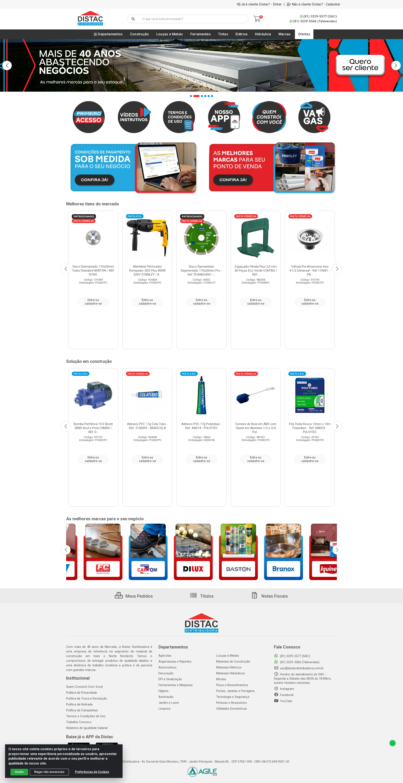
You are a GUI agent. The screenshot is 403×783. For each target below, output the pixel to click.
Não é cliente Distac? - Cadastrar (316, 4)
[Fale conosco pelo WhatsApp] (392, 743)
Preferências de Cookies (92, 772)
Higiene (163, 691)
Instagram (286, 689)
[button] (191, 96)
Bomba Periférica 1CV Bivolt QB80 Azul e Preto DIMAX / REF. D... (93, 428)
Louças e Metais (227, 656)
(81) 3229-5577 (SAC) (320, 16)
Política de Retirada (79, 704)
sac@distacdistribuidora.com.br (301, 668)
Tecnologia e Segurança (232, 697)
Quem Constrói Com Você (84, 687)
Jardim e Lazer (168, 703)
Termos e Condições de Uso (86, 716)
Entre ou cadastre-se (93, 301)
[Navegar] (7, 65)
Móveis (221, 679)
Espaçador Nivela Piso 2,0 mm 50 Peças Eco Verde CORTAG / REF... (255, 270)
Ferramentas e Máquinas (175, 685)
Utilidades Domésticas (231, 708)
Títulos (206, 596)
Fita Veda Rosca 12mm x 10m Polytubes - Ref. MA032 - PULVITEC (310, 428)
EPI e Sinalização (170, 679)
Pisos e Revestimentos (232, 685)
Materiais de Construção (233, 661)
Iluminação (166, 697)
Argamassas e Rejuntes (174, 661)
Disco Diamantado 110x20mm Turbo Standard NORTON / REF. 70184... (93, 270)
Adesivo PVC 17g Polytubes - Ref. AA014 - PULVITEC (201, 426)
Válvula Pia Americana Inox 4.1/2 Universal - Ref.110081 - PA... (309, 270)
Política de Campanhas (82, 710)
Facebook (286, 695)
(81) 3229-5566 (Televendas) (315, 21)
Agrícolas (164, 656)
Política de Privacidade (81, 693)
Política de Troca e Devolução (86, 698)
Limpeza (164, 708)
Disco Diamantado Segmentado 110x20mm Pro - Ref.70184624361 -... (201, 270)
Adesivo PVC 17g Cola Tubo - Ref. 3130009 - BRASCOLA (147, 426)
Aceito (19, 772)
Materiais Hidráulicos (230, 673)
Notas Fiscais (274, 596)
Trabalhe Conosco (79, 722)
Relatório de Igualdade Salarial (86, 728)
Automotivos (167, 667)
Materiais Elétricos (229, 667)
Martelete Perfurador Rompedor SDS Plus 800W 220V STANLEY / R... (147, 270)
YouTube (285, 701)
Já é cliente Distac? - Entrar (261, 4)
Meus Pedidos (138, 596)
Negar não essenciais (49, 772)
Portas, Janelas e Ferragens (235, 691)
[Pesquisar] (133, 19)
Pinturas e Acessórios (231, 703)
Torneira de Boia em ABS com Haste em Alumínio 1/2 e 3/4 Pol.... (255, 428)
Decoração (166, 673)
